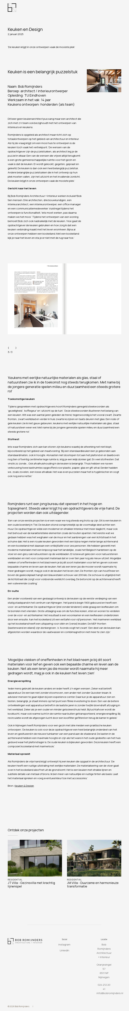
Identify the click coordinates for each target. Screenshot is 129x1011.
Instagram (64, 944)
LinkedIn (64, 950)
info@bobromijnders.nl (110, 993)
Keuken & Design (24, 786)
